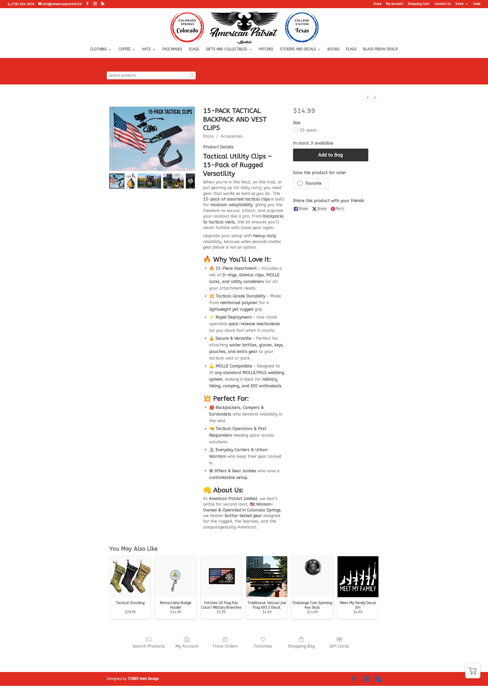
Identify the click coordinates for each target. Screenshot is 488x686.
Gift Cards (339, 646)
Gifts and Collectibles (226, 49)
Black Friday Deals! (380, 49)
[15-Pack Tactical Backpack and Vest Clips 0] (116, 181)
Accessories (231, 136)
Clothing (98, 49)
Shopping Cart (419, 4)
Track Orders (225, 646)
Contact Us (442, 4)
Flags (194, 49)
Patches (266, 49)
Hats (146, 49)
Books (334, 49)
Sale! (476, 4)
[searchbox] (151, 75)
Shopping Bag (301, 646)
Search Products (149, 646)
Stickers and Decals (298, 49)
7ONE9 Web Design (143, 679)
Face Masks (172, 49)
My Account (394, 4)
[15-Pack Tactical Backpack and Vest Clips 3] (173, 181)
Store (377, 4)
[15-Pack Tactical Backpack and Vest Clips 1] (131, 181)
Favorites (263, 646)
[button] (311, 183)
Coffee (124, 49)
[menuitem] (367, 97)
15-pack (308, 130)
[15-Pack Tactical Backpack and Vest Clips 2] (149, 181)
